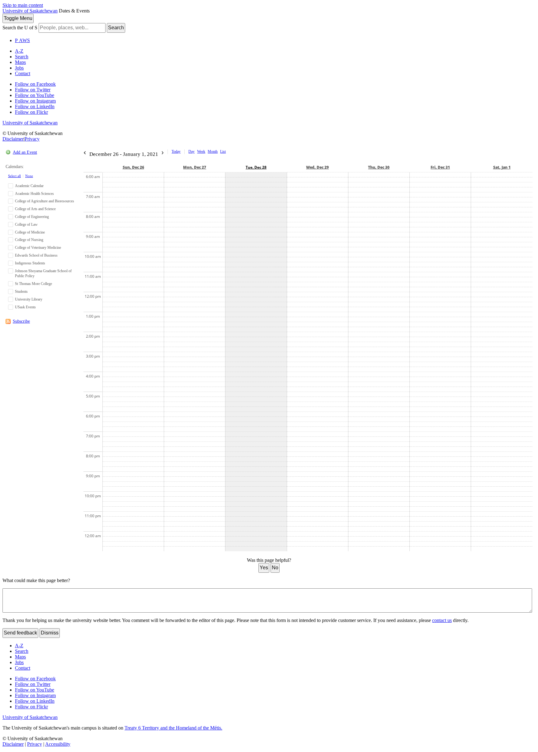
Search (116, 27)
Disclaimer (13, 139)
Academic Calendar (29, 186)
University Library (28, 299)
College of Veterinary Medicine (38, 247)
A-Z (19, 51)
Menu (18, 18)
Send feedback (20, 632)
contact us (442, 620)
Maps (20, 62)
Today (176, 151)
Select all (14, 176)
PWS (22, 40)
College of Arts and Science (35, 209)
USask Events (25, 307)
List (223, 151)
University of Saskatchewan (30, 10)
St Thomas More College (33, 284)
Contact (22, 73)
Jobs (19, 67)
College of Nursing (29, 240)
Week (201, 151)
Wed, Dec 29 (317, 167)
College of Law (26, 224)
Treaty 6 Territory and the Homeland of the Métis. (173, 727)
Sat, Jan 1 (502, 167)
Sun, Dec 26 (133, 167)
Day (191, 151)
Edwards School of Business (36, 255)
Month (213, 151)
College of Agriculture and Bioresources (44, 201)
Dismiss (50, 632)
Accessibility (57, 744)
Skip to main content (22, 5)
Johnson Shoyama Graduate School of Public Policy (43, 273)
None (29, 176)
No (275, 567)
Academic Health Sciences (34, 193)
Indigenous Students (30, 263)
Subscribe (21, 321)
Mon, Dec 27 (194, 167)
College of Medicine (30, 232)
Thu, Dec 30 (378, 167)
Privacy (32, 139)
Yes (264, 567)
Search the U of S (19, 27)
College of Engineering (32, 217)
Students (21, 291)
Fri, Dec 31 (440, 167)
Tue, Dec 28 (256, 167)
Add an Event (25, 152)
